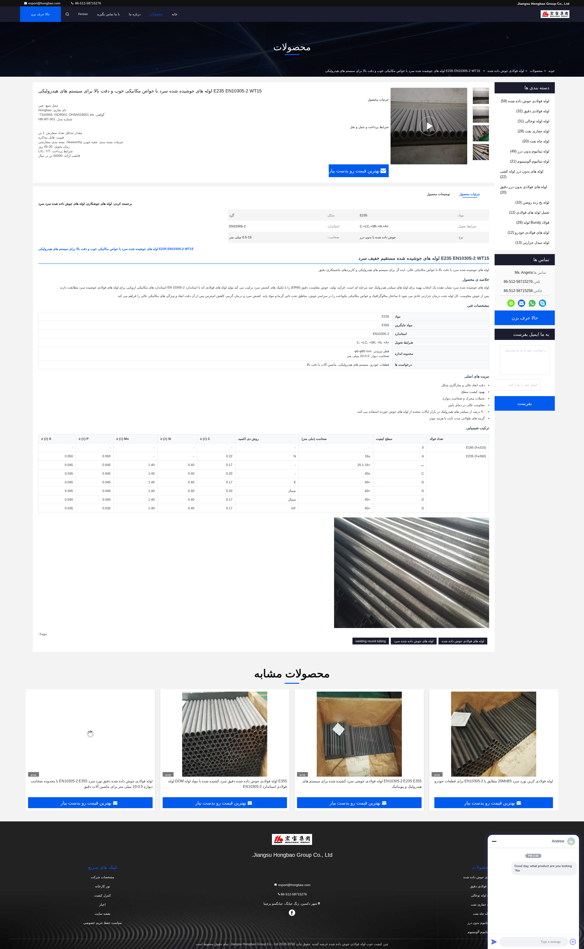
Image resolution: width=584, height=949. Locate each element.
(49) (529, 151)
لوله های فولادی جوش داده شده (463, 641)
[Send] (494, 942)
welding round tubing (371, 641)
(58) (525, 101)
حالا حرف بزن (40, 14)
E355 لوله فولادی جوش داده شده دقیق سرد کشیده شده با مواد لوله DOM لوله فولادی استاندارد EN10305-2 (362, 784)
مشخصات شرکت (102, 877)
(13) (532, 242)
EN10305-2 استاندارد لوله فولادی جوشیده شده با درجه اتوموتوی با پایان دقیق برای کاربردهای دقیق (91, 784)
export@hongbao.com (44, 3)
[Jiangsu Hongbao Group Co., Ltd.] (555, 14)
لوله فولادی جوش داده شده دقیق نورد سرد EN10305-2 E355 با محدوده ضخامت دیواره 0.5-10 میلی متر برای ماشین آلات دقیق (226, 784)
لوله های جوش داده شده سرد (413, 641)
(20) (535, 141)
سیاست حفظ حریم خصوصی (102, 923)
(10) (532, 202)
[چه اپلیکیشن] (532, 303)
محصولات (156, 14)
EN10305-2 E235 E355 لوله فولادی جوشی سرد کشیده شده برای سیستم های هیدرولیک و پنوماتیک (496, 784)
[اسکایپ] (542, 303)
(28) (533, 131)
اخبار (102, 904)
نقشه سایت (102, 913)
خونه (551, 71)
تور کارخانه (102, 886)
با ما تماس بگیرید (108, 14)
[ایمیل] (521, 303)
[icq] (511, 303)
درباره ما (135, 14)
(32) (532, 111)
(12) (529, 212)
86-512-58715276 (87, 3)
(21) (529, 161)
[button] (481, 158)
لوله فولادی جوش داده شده (506, 71)
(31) (533, 121)
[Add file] (573, 942)
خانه (174, 14)
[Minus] (494, 841)
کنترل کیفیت (102, 895)
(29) (532, 222)
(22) (521, 174)
